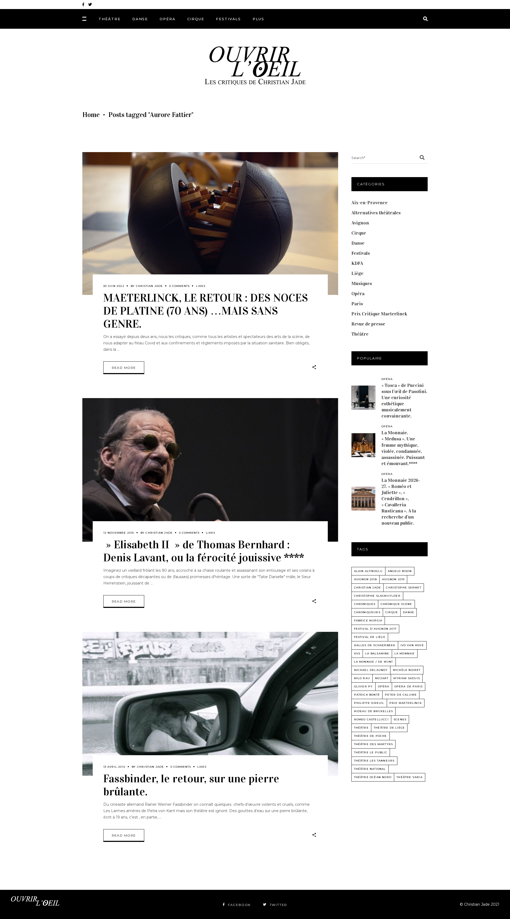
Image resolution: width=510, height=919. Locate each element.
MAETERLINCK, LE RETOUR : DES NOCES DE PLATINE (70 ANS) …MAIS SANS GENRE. (205, 311)
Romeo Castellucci (371, 719)
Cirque (358, 233)
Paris (357, 304)
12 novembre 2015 (118, 532)
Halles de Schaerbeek (375, 645)
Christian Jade (149, 286)
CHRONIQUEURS (367, 612)
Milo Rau (362, 678)
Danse (357, 243)
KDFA (357, 263)
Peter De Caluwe (401, 694)
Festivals (360, 253)
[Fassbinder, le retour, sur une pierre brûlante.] (210, 704)
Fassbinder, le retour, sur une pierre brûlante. (191, 785)
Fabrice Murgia (368, 620)
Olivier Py (363, 686)
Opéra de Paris (408, 686)
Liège (357, 273)
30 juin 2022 (113, 286)
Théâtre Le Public (370, 752)
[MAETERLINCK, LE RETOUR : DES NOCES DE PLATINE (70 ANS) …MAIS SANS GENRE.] (210, 223)
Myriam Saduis (406, 678)
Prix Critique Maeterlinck (379, 314)
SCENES (400, 719)
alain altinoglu (368, 571)
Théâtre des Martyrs (373, 744)
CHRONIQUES (365, 604)
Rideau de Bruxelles (373, 711)
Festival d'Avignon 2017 (375, 628)
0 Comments (179, 286)
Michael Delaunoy (371, 670)
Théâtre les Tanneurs (374, 760)
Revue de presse (368, 324)
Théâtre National (370, 769)
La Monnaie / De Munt (373, 661)
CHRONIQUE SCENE (396, 604)
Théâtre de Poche (370, 736)
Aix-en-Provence (369, 203)
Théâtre (359, 334)
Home (91, 115)
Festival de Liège (369, 637)
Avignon (360, 223)
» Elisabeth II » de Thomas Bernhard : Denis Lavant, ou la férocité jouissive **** (203, 551)
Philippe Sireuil (369, 703)
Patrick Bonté (367, 694)
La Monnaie (404, 653)
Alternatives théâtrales (376, 213)
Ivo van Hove (412, 645)
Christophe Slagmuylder (377, 596)
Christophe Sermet (403, 587)
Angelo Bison (400, 571)
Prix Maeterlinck (405, 703)
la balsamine (377, 653)
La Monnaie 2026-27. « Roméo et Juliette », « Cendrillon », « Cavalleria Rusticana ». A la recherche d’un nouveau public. (400, 501)
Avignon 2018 (365, 579)
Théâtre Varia (410, 777)
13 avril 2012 (114, 766)
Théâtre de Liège (389, 727)
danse (408, 612)
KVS (357, 653)
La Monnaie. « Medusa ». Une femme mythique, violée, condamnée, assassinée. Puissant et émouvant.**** (403, 448)
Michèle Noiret (407, 670)
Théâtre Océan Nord (373, 777)
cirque (391, 612)
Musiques (361, 283)
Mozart (381, 678)
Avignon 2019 (393, 579)
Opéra (357, 293)
